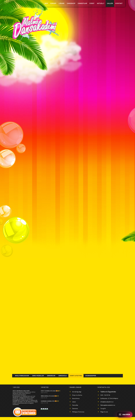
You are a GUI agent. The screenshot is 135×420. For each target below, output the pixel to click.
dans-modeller (38, 376)
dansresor (51, 376)
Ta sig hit (103, 408)
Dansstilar (75, 405)
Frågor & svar (104, 412)
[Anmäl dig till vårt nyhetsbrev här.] (25, 411)
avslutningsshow (22, 376)
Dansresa (75, 408)
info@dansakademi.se (106, 402)
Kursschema (75, 398)
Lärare (74, 402)
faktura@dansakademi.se (107, 405)
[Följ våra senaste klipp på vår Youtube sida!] (44, 409)
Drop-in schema (77, 395)
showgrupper (90, 376)
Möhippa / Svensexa (78, 412)
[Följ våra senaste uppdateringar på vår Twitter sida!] (47, 409)
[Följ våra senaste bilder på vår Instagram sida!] (45, 409)
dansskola (63, 376)
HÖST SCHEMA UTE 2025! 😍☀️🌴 (50, 391)
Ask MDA (126, 414)
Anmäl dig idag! (76, 392)
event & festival (76, 376)
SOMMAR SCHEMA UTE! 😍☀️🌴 (50, 401)
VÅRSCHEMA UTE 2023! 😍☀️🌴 (50, 396)
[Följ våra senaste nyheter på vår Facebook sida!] (42, 409)
